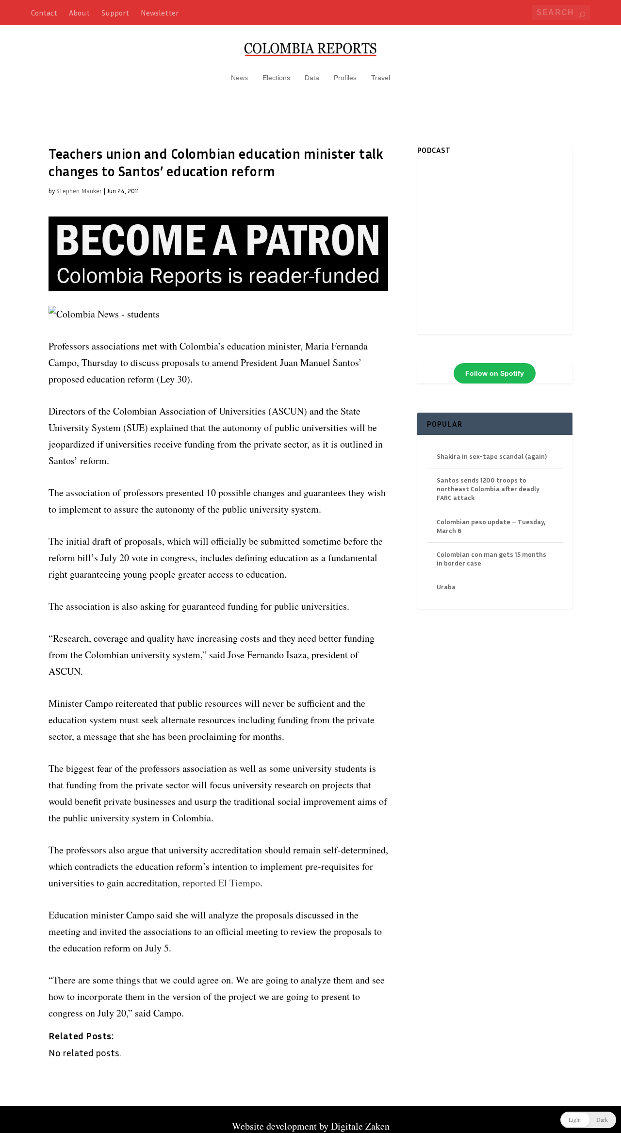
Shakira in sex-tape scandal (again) (492, 456)
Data (312, 78)
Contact (44, 12)
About (79, 12)
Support (115, 12)
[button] (588, 1120)
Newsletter (160, 12)
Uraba (446, 587)
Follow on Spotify (494, 373)
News (239, 78)
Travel (380, 78)
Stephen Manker (79, 191)
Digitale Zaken (360, 1126)
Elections (276, 78)
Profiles (345, 78)
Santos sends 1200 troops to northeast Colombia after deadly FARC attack (488, 488)
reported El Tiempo (221, 882)
